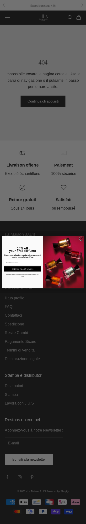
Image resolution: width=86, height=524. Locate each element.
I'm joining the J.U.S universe (22, 269)
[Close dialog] (81, 238)
